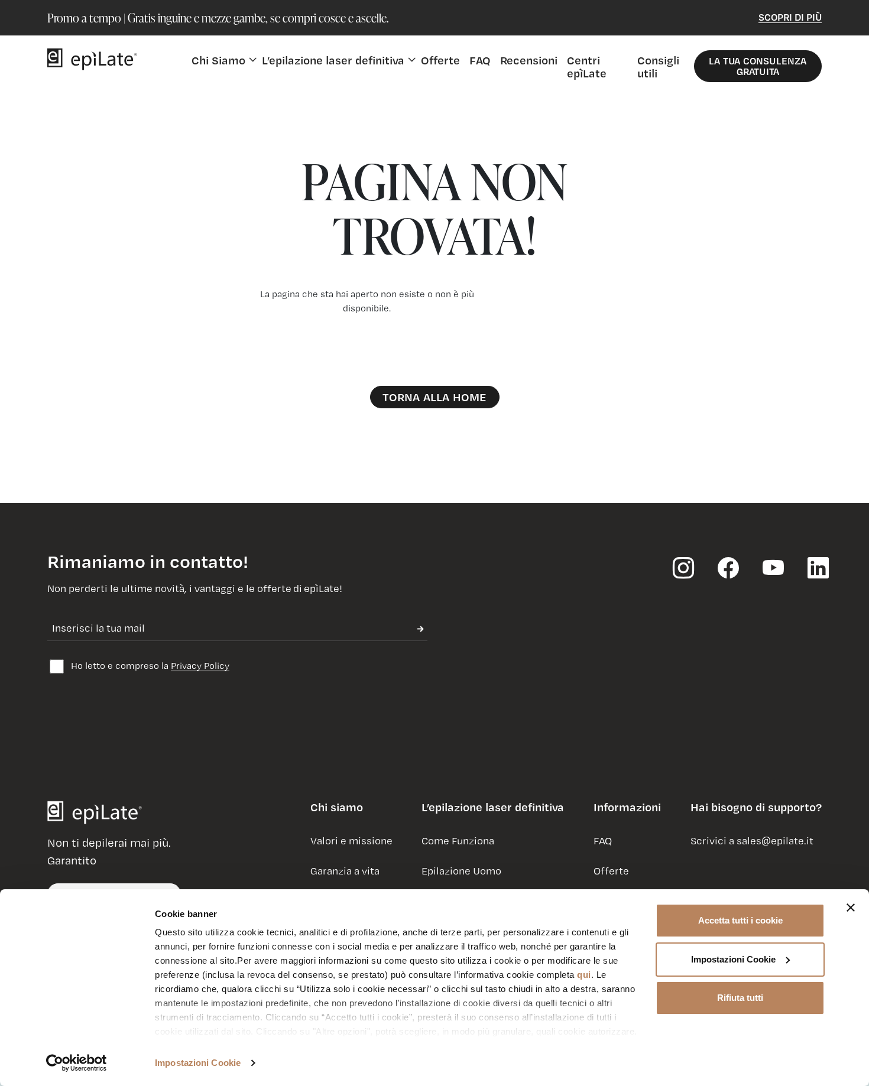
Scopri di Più (790, 17)
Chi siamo (336, 807)
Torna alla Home (434, 396)
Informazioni (627, 807)
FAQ (480, 60)
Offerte (440, 60)
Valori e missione (351, 840)
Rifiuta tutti (740, 998)
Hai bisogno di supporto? (756, 807)
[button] (336, 812)
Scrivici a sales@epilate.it (751, 840)
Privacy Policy (200, 665)
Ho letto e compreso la (149, 665)
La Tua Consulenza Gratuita (757, 65)
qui (584, 975)
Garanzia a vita (345, 870)
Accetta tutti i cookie (740, 920)
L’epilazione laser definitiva (492, 807)
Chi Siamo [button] (218, 60)
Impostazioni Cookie (198, 1063)
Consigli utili (658, 66)
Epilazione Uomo (461, 870)
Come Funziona (457, 840)
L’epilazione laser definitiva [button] (333, 60)
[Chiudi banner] (851, 907)
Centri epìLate (587, 66)
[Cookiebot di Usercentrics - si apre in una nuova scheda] (76, 1063)
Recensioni (528, 60)
